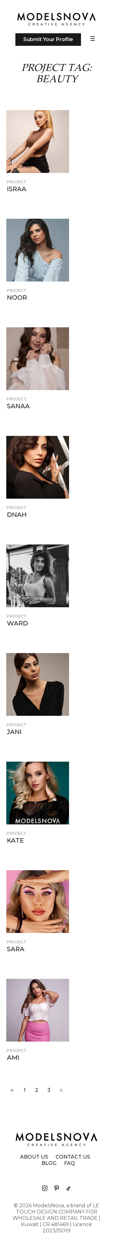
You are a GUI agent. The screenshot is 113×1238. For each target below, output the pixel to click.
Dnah (17, 514)
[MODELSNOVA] (56, 19)
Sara (15, 949)
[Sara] (37, 901)
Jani (14, 732)
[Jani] (37, 684)
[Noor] (37, 250)
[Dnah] (37, 467)
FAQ (69, 1163)
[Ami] (37, 1010)
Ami (13, 1057)
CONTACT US (73, 1157)
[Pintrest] (56, 1188)
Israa (16, 189)
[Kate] (37, 793)
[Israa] (37, 141)
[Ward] (37, 575)
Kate (15, 840)
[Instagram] (44, 1188)
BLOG (48, 1163)
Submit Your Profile (48, 39)
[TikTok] (68, 1188)
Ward (17, 623)
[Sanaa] (37, 358)
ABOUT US (34, 1157)
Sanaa (18, 406)
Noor (17, 297)
